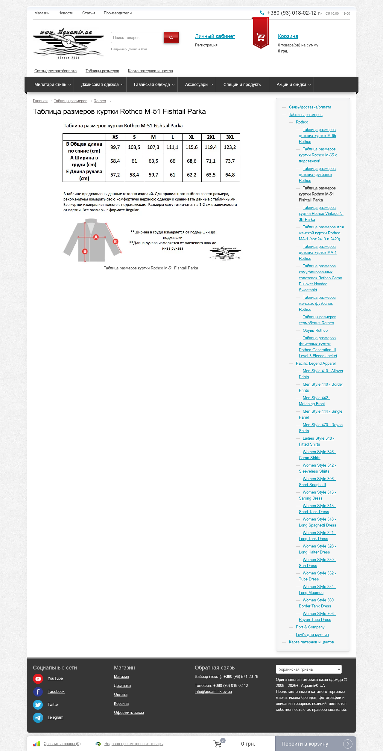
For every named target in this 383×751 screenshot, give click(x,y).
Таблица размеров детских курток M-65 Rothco (317, 135)
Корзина (288, 36)
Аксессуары (196, 84)
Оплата (120, 694)
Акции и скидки (291, 84)
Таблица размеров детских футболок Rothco (317, 174)
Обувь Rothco (315, 330)
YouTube (55, 678)
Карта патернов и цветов (150, 71)
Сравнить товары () (62, 743)
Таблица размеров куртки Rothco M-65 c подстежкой (318, 155)
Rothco (100, 101)
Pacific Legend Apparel (316, 363)
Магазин (41, 13)
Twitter (53, 704)
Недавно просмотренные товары (133, 743)
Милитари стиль (50, 84)
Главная (40, 101)
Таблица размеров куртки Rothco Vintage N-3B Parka (321, 213)
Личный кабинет (215, 36)
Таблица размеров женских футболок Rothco (317, 303)
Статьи (88, 13)
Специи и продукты (243, 84)
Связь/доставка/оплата (55, 71)
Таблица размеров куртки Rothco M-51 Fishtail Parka (317, 194)
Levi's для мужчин (312, 634)
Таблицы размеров (102, 71)
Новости (65, 13)
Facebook (56, 691)
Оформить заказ (129, 712)
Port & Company (310, 627)
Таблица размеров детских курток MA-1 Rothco (318, 252)
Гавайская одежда (152, 84)
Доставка (122, 685)
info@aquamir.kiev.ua (213, 691)
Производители (118, 13)
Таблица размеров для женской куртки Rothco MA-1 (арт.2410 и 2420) (321, 233)
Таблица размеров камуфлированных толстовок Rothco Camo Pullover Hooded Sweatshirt (320, 278)
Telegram (55, 717)
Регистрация (206, 45)
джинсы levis (138, 49)
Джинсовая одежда (100, 84)
